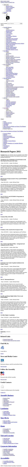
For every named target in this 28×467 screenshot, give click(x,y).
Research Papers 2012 (8, 339)
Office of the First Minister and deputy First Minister (14, 126)
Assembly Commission (11, 101)
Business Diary (9, 6)
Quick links (5, 108)
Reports (5, 148)
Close (2, 119)
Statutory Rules (6, 413)
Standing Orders (9, 46)
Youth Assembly (9, 85)
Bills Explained (6, 412)
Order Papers (9, 41)
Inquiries (5, 142)
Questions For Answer (11, 42)
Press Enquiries (9, 72)
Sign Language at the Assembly (13, 96)
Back (8, 28)
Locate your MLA (10, 56)
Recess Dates (9, 105)
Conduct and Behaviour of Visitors (10, 443)
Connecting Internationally (11, 88)
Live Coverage (9, 33)
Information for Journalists (11, 74)
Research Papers (6, 127)
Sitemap (5, 463)
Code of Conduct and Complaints (13, 59)
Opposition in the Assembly (12, 38)
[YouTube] (7, 15)
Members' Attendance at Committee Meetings (13, 143)
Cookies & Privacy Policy (8, 462)
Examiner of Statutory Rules (9, 415)
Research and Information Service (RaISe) (15, 43)
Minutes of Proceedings (11, 48)
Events (4, 144)
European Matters (7, 133)
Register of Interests (10, 58)
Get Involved (9, 83)
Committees (8, 9)
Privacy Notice (6, 452)
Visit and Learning (7, 78)
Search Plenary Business (11, 36)
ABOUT (5, 98)
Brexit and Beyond (7, 404)
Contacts (5, 12)
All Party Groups (9, 63)
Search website (4, 23)
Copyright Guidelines (8, 450)
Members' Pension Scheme (12, 60)
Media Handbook (10, 75)
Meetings (5, 134)
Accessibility (5, 458)
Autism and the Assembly (11, 89)
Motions (5, 139)
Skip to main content (5, 1)
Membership (6, 138)
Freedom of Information (8, 454)
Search (2, 353)
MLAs (7, 54)
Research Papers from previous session (11, 340)
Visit (7, 82)
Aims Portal (8, 11)
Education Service (10, 84)
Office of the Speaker (10, 44)
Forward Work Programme (9, 137)
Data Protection (6, 451)
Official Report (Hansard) (11, 39)
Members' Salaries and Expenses (13, 57)
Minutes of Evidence (7, 136)
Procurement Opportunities (9, 455)
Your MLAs (5, 50)
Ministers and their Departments (13, 62)
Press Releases (9, 69)
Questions (5, 399)
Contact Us (3, 392)
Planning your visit (10, 90)
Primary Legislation (10, 7)
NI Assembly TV (9, 68)
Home (4, 121)
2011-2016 (5, 125)
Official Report (9, 8)
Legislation (8, 34)
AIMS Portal (8, 32)
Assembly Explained (10, 77)
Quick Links (6, 4)
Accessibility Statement (8, 461)
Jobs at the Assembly (10, 104)
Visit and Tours (6, 438)
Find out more (4, 366)
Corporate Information (11, 103)
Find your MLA (6, 420)
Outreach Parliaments (10, 95)
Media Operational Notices (12, 73)
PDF (2, 176)
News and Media (7, 64)
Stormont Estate (9, 91)
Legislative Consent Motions (9, 140)
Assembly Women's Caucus (12, 49)
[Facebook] (7, 21)
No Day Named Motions (11, 47)
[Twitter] (8, 19)
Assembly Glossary (10, 93)
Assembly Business (7, 27)
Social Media (9, 70)
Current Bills (6, 411)
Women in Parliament (10, 94)
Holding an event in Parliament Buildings (15, 87)
